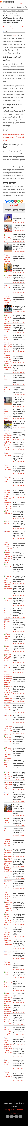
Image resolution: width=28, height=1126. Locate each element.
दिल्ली (19, 8)
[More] (21, 201)
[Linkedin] (12, 201)
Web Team (6, 26)
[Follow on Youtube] (16, 1116)
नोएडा (13, 8)
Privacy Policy (9, 1110)
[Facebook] (6, 201)
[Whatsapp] (18, 201)
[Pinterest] (15, 201)
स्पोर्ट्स (15, 210)
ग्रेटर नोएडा (15, 35)
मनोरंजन (8, 210)
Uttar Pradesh (9, 29)
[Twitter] (9, 201)
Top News (5, 8)
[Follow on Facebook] (7, 1116)
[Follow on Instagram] (20, 1116)
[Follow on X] (12, 1116)
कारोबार (22, 210)
